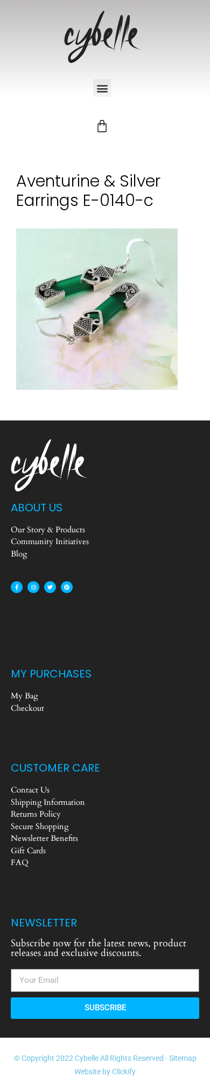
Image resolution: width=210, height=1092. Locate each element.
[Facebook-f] (17, 587)
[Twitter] (50, 587)
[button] (102, 88)
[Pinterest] (67, 587)
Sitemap (183, 1058)
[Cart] (102, 126)
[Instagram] (33, 587)
